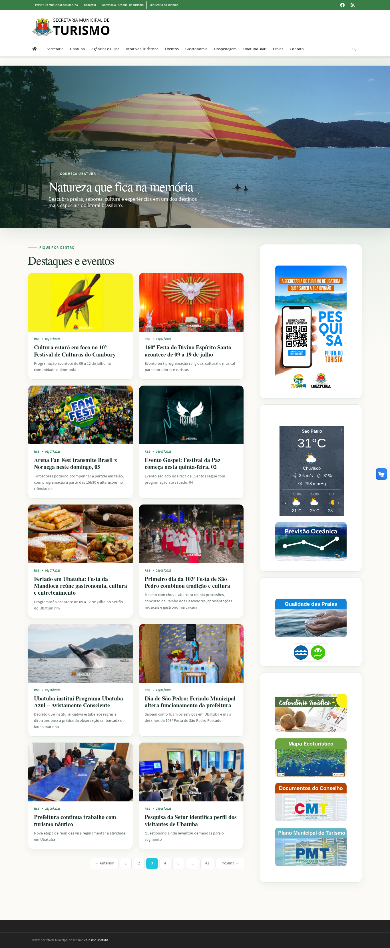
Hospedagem (225, 49)
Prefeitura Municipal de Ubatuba (56, 5)
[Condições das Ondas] (311, 541)
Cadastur (90, 5)
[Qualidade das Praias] (311, 618)
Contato (297, 49)
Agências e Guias (105, 49)
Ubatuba (77, 49)
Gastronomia (196, 49)
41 (207, 863)
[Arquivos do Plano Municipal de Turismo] (311, 847)
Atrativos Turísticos (142, 49)
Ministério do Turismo (164, 5)
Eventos (172, 49)
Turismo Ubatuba (96, 940)
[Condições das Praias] (318, 652)
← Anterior (104, 863)
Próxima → (229, 863)
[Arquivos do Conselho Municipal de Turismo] (311, 802)
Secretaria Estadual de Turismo (123, 5)
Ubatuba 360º (254, 49)
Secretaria (55, 49)
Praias (278, 49)
